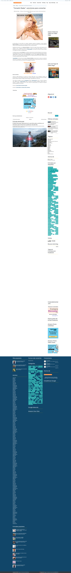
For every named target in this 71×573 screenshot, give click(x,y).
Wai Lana (49, 235)
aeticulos (49, 213)
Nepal (56, 232)
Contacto (49, 140)
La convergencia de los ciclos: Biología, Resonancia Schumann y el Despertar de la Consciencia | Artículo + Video (53, 128)
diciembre (14, 385)
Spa (56, 205)
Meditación (49, 145)
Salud (49, 173)
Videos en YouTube (51, 168)
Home (31, 2)
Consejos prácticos (31, 378)
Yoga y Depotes (30, 404)
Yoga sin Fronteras (52, 160)
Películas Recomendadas (51, 201)
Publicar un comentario (29, 117)
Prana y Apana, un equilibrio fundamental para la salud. (19, 537)
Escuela (49, 205)
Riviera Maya (52, 572)
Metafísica (55, 203)
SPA (48, 152)
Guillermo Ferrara (50, 207)
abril (13, 381)
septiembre (14, 388)
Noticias (41, 392)
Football (53, 230)
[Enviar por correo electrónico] (26, 111)
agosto (14, 377)
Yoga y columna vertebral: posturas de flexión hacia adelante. (21, 557)
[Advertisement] (53, 17)
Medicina (49, 216)
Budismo (35, 373)
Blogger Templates (47, 572)
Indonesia (49, 231)
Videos (49, 146)
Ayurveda (49, 144)
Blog (47, 2)
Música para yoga (32, 11)
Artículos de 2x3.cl (50, 225)
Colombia (56, 227)
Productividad (49, 233)
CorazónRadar (15, 58)
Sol (53, 234)
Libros (49, 149)
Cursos (56, 213)
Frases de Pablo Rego (52, 178)
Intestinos (53, 205)
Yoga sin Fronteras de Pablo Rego (23, 572)
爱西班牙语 (56, 572)
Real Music (49, 189)
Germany (56, 230)
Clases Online (39, 2)
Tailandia (56, 234)
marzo (14, 382)
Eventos (49, 230)
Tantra (56, 222)
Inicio (14, 5)
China (53, 227)
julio (13, 378)
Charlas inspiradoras (51, 183)
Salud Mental (50, 191)
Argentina (56, 210)
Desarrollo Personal (54, 202)
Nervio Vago (52, 222)
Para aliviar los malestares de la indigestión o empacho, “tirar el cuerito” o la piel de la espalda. (21, 530)
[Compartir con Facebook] (29, 111)
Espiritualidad (50, 200)
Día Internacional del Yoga (51, 208)
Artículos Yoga (50, 172)
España (56, 229)
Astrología (55, 189)
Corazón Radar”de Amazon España (21, 85)
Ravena (56, 233)
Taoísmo (49, 223)
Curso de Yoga (30, 379)
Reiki (38, 397)
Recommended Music (42, 11)
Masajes (49, 147)
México (49, 222)
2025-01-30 (56, 365)
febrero (14, 383)
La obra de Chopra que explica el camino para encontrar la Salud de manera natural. (21, 542)
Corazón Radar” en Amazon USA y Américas (23, 87)
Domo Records (55, 228)
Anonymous (48, 360)
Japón (52, 231)
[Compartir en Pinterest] (31, 111)
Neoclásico (55, 216)
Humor (49, 153)
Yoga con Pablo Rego (52, 2)
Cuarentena (55, 211)
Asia (48, 211)
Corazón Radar (29, 49)
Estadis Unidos (50, 215)
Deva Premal (41, 380)
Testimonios (55, 212)
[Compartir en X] (28, 111)
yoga (49, 190)
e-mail (8, 0)
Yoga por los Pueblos (50, 224)
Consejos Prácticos (51, 151)
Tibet (35, 400)
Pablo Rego (44, 2)
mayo (13, 380)
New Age (37, 11)
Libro (57, 2)
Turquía (56, 223)
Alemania (37, 366)
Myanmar (49, 232)
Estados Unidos (50, 194)
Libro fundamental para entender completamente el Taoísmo (20, 361)
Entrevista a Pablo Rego (51, 214)
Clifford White (55, 206)
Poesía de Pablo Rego (51, 204)
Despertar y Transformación (32, 380)
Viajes (49, 206)
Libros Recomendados (51, 182)
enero (13, 384)
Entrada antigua (43, 119)
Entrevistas (49, 203)
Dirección (11, 0)
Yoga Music (29, 12)
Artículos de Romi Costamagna (52, 226)
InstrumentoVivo (34, 80)
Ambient (49, 202)
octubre (14, 387)
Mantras (49, 212)
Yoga (48, 143)
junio (13, 379)
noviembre (14, 386)
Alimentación (40, 366)
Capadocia (49, 227)
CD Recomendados (26, 11)
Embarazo (29, 382)
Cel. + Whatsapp (4, 0)
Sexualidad (49, 150)
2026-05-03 (56, 362)
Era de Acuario (50, 229)
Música (49, 148)
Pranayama (55, 190)
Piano (49, 209)
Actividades (49, 210)
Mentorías (34, 2)
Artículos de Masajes (51, 192)
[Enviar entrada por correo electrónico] (30, 112)
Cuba (48, 228)
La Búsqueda (26, 80)
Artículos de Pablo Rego (53, 170)
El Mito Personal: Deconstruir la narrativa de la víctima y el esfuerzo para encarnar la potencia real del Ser (28, 124)
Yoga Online (50, 188)
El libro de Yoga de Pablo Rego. (20, 549)
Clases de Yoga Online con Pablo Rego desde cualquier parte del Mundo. (54, 131)
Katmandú (56, 231)
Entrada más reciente (16, 119)
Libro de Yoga (55, 215)
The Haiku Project (54, 209)
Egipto (42, 381)
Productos (29, 396)
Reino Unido (49, 234)
